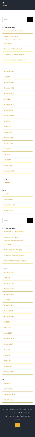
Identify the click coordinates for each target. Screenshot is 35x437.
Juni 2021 (7, 99)
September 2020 (9, 115)
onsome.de (17, 413)
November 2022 (9, 88)
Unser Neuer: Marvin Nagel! (13, 49)
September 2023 (9, 82)
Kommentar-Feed (9, 205)
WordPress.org (8, 210)
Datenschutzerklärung (11, 416)
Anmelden (7, 194)
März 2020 (7, 127)
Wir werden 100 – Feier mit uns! (14, 31)
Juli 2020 (7, 121)
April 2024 (7, 77)
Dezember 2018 (9, 171)
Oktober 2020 (8, 110)
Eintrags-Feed (8, 199)
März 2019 (7, 160)
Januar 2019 (8, 165)
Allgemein (7, 182)
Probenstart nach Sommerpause (14, 54)
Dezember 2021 (9, 93)
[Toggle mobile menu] (31, 5)
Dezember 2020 (9, 104)
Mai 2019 (7, 154)
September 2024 (9, 71)
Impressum (24, 413)
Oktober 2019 (8, 143)
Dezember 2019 (9, 138)
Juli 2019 (7, 149)
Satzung (17, 420)
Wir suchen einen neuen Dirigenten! (15, 60)
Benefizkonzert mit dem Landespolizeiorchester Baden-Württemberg (13, 39)
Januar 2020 (8, 132)
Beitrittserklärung (24, 416)
